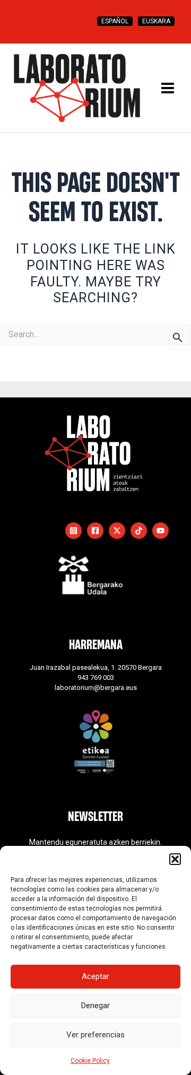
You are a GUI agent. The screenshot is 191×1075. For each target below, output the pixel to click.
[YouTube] (160, 530)
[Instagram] (73, 530)
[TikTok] (139, 530)
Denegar (95, 1005)
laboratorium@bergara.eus (96, 688)
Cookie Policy (90, 1060)
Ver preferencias (95, 1034)
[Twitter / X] (117, 530)
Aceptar (95, 976)
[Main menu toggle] (167, 88)
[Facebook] (95, 530)
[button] (175, 859)
